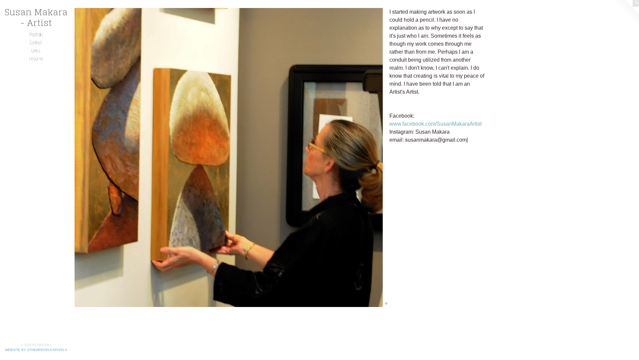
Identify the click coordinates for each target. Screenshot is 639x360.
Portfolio (36, 34)
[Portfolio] (229, 157)
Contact (36, 42)
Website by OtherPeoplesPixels (36, 350)
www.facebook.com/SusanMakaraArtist (435, 124)
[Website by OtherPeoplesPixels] (625, 13)
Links (36, 50)
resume (36, 58)
